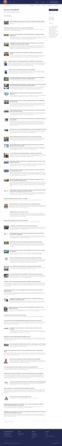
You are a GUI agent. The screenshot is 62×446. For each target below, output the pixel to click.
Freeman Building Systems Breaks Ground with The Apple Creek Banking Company (27, 21)
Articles (33, 437)
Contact (47, 434)
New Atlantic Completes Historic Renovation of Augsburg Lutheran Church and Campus (26, 53)
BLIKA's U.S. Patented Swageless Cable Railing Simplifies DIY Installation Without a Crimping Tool (27, 35)
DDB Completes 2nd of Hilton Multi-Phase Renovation (15, 315)
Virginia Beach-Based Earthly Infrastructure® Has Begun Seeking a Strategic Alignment (28, 381)
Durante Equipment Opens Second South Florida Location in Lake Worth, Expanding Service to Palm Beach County (27, 111)
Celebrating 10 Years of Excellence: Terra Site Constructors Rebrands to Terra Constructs (26, 329)
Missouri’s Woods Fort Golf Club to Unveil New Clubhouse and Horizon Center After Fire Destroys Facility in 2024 (27, 170)
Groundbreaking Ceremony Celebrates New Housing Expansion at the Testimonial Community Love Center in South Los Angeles (27, 44)
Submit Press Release (7, 433)
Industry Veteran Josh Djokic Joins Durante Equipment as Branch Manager (24, 359)
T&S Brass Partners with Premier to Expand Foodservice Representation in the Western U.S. (26, 93)
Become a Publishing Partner (50, 436)
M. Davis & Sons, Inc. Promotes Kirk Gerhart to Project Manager (22, 69)
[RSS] (49, 13)
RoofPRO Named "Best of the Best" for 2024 (19, 211)
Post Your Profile (20, 434)
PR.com (7, 443)
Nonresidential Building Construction (14, 12)
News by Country (51, 18)
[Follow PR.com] (57, 443)
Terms (16, 443)
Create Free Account (21, 433)
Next (45, 421)
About (46, 433)
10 (43, 421)
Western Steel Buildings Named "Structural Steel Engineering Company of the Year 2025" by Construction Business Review (27, 180)
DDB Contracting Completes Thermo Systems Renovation (16, 220)
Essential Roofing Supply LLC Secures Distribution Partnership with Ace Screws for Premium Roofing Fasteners (23, 291)
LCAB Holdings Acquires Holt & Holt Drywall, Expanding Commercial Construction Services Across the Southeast (27, 234)
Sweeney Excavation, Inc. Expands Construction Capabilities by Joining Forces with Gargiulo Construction (25, 308)
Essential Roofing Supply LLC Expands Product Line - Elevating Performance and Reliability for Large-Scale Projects (27, 299)
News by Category (51, 17)
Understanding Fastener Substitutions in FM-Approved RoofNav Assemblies (25, 266)
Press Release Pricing (7, 434)
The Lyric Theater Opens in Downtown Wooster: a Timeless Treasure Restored (26, 153)
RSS (50, 13)
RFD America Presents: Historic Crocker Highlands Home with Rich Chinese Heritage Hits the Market (27, 251)
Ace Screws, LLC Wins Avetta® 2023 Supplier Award (20, 396)
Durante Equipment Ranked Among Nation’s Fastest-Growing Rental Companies (26, 274)
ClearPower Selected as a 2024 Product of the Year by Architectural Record (24, 204)
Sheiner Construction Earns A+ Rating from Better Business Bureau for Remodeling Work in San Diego (27, 101)
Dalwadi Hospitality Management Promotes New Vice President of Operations (26, 136)
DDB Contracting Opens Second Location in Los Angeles (16, 198)
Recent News (34, 433)
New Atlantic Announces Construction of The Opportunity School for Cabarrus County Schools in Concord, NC (27, 162)
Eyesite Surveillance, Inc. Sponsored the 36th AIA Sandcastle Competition (19, 388)
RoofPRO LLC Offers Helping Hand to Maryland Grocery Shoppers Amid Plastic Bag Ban (22, 281)
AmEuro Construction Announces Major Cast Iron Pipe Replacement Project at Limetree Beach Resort (23, 351)
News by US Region (51, 19)
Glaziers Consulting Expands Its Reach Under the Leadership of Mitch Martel (25, 257)
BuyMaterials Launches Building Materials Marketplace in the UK (17, 336)
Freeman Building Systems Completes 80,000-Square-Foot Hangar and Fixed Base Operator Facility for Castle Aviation (27, 145)
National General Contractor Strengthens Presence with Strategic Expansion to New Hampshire (23, 373)
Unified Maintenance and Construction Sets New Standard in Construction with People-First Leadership (28, 119)
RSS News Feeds (34, 434)
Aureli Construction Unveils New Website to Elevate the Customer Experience (26, 241)
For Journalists (34, 436)
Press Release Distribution (8, 436)
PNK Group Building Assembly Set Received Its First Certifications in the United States (28, 344)
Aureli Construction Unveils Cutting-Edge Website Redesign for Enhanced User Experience (23, 320)
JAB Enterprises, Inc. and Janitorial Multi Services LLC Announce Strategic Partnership (28, 129)
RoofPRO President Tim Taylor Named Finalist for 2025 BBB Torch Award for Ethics (25, 61)
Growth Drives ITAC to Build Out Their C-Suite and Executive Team (23, 225)
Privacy (19, 443)
